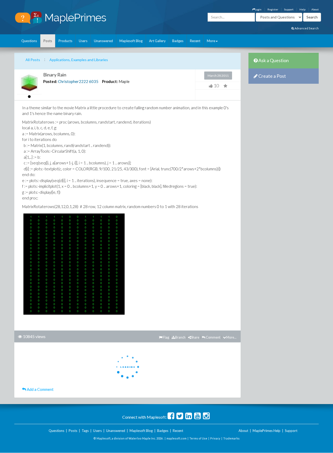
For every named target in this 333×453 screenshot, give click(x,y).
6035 (93, 81)
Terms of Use (198, 438)
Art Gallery (157, 41)
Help (302, 9)
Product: (110, 81)
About (315, 9)
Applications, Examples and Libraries (78, 59)
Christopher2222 (73, 81)
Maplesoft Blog (131, 41)
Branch (180, 337)
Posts (47, 41)
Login (258, 9)
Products (65, 41)
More (211, 41)
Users (83, 41)
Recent (195, 41)
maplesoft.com (176, 438)
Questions (29, 41)
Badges (177, 41)
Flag (165, 337)
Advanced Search (306, 28)
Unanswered (103, 41)
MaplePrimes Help (266, 431)
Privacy (215, 438)
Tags (85, 431)
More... (231, 337)
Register (272, 9)
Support (288, 9)
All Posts (32, 59)
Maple (124, 81)
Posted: (50, 81)
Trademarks (231, 438)
